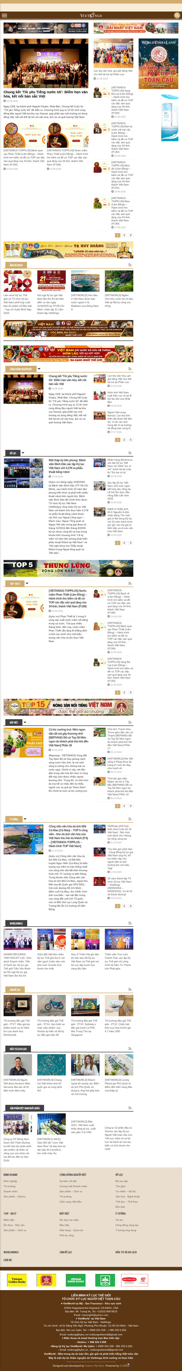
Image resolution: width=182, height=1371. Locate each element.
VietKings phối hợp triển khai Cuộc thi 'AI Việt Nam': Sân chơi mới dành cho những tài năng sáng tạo (119, 832)
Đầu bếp (64, 1225)
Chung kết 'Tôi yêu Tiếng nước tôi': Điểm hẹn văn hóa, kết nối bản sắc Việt (46, 94)
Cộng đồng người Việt (21, 369)
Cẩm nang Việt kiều (71, 1201)
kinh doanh (10, 1175)
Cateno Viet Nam (94, 1365)
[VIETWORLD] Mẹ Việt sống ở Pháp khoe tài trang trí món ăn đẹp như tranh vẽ (120, 763)
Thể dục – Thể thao (127, 1201)
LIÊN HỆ (8, 1260)
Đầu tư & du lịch (18, 1049)
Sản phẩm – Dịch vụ (71, 1191)
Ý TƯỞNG (121, 1213)
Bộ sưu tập (122, 1181)
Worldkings (16, 923)
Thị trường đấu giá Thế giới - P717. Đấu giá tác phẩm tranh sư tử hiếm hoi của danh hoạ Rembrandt (17, 1027)
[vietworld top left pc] (46, 28)
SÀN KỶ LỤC (66, 1252)
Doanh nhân (10, 1191)
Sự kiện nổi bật (68, 1181)
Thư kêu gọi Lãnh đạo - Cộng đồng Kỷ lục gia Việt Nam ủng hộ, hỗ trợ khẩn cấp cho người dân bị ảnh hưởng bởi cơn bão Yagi (120, 859)
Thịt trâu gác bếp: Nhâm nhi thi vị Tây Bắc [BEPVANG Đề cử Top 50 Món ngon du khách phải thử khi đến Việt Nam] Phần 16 (120, 786)
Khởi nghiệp (10, 1181)
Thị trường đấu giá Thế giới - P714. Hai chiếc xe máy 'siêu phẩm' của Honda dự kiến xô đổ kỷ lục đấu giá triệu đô (51, 1027)
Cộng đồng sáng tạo (127, 1225)
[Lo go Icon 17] (105, 1280)
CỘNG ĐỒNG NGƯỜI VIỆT (73, 1175)
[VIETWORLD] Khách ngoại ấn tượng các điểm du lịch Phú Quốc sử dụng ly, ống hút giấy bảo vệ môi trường (85, 1086)
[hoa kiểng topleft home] (136, 28)
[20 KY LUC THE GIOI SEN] (68, 353)
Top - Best (15, 583)
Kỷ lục (13, 453)
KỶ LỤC (119, 1175)
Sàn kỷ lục (15, 990)
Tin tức (119, 1220)
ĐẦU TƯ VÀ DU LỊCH (126, 1252)
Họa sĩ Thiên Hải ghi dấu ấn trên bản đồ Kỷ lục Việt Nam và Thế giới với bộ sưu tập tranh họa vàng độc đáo (85, 961)
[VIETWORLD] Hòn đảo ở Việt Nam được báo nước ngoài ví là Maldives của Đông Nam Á (85, 302)
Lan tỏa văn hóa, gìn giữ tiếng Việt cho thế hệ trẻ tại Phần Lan (119, 379)
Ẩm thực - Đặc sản (14, 1225)
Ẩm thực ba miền (69, 1220)
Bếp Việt (14, 722)
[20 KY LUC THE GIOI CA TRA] (68, 328)
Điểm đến (9, 1220)
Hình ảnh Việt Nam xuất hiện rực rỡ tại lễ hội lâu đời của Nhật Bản (120, 397)
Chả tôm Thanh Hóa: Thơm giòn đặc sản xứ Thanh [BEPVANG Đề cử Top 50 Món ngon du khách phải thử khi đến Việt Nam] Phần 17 (120, 739)
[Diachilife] (134, 1280)
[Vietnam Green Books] (75, 1280)
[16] (169, 117)
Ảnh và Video (16, 265)
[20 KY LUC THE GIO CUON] (68, 707)
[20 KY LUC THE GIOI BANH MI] (68, 568)
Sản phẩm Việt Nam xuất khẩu (25, 1108)
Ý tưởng (14, 819)
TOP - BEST (10, 1213)
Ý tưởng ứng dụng (126, 1230)
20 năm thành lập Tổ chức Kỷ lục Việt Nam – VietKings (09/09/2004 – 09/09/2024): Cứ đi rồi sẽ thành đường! (120, 886)
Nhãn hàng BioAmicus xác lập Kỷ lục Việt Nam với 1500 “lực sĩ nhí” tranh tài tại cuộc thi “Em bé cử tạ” (120, 466)
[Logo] (46, 1280)
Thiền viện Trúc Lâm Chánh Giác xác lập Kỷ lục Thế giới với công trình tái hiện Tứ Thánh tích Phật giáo (118, 961)
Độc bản (120, 1206)
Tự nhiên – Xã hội (126, 1191)
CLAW (123, 1365)
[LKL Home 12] (158, 63)
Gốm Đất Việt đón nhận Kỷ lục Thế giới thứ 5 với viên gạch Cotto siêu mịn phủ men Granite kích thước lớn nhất (51, 961)
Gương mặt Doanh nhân (73, 1186)
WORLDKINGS (11, 1252)
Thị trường (9, 1186)
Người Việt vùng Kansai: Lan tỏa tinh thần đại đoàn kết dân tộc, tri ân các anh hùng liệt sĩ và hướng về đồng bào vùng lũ (120, 420)
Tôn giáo (120, 1186)
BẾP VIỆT (64, 1213)
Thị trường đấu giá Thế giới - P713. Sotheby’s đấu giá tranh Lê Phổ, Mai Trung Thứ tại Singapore (84, 1027)
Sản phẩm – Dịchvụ (15, 1196)
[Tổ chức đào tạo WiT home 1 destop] (68, 250)
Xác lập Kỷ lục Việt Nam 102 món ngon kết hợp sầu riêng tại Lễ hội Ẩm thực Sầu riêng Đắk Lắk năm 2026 (119, 490)
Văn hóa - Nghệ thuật (128, 1196)
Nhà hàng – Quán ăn (71, 1230)
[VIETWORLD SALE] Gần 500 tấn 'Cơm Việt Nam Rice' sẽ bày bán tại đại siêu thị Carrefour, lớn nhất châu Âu (51, 1146)
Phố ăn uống (67, 1235)
